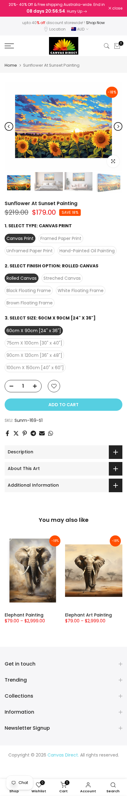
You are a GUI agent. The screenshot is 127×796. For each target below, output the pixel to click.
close (116, 8)
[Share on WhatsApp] (50, 433)
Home (11, 65)
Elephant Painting (24, 615)
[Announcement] (56, 8)
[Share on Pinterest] (24, 433)
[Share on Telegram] (33, 433)
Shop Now (95, 22)
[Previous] (9, 126)
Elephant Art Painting (88, 615)
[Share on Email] (42, 433)
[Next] (118, 126)
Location (57, 29)
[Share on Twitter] (16, 433)
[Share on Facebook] (7, 433)
